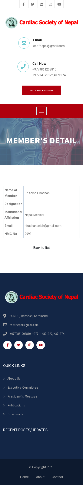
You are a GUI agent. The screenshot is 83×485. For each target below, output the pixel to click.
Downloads (15, 414)
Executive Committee (22, 387)
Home (24, 477)
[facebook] (24, 4)
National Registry (41, 90)
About (40, 477)
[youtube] (59, 4)
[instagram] (50, 4)
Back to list (41, 248)
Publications (16, 405)
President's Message (22, 396)
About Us (14, 378)
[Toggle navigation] (41, 111)
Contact (57, 477)
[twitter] (33, 4)
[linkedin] (41, 4)
